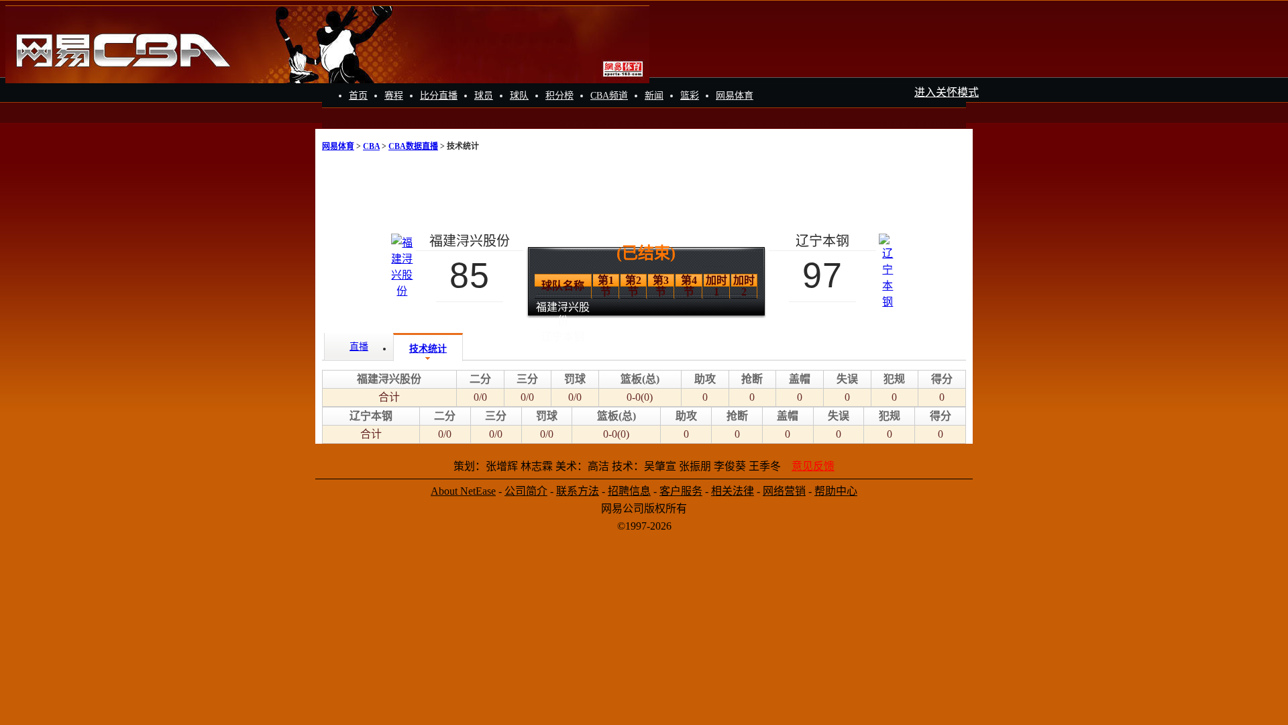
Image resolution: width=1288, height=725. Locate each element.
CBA (371, 146)
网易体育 (734, 96)
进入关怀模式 (946, 92)
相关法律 (732, 491)
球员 (483, 96)
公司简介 (525, 491)
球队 (519, 96)
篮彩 (689, 96)
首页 (358, 96)
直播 (359, 347)
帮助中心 (835, 491)
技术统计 (428, 349)
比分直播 (439, 96)
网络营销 (784, 491)
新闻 (654, 96)
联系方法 (577, 491)
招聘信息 (629, 491)
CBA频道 (609, 96)
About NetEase (463, 491)
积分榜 (559, 96)
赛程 (393, 96)
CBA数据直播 (413, 146)
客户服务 (680, 491)
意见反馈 (813, 466)
